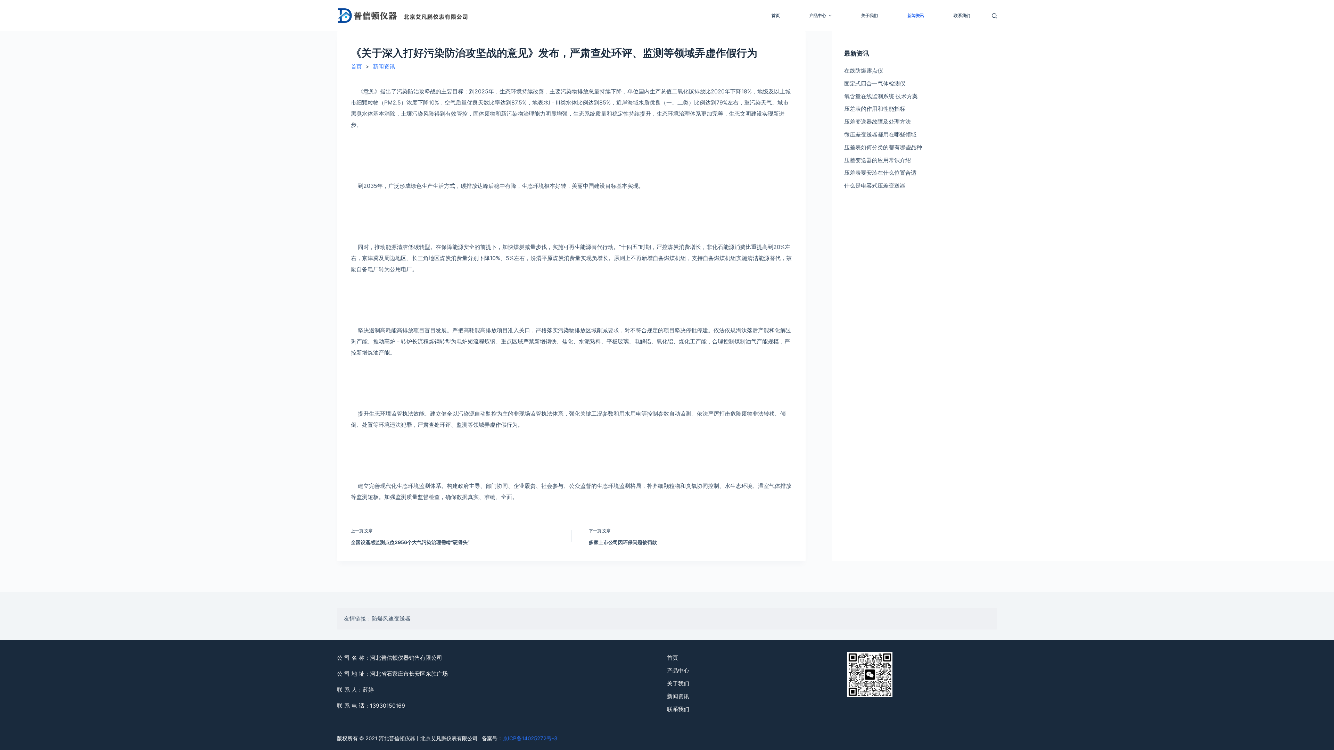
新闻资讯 (915, 15)
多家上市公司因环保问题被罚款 (623, 542)
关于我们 (869, 15)
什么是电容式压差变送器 (874, 185)
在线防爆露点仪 (863, 70)
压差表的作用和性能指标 (874, 108)
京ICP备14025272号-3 (530, 738)
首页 (776, 15)
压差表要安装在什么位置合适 (880, 172)
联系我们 (962, 15)
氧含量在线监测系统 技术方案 (881, 96)
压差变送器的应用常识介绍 (877, 160)
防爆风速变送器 (391, 618)
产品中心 (817, 15)
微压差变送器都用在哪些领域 (880, 134)
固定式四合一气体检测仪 (874, 83)
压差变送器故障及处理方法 (877, 121)
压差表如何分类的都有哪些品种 (883, 147)
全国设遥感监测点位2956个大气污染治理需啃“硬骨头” (410, 542)
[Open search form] (994, 15)
